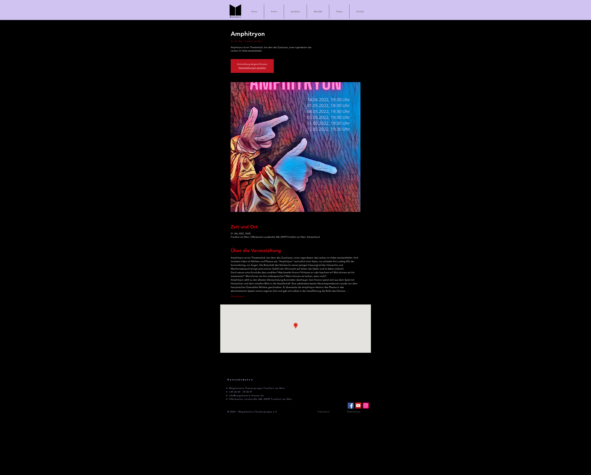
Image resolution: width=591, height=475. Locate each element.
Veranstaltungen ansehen (252, 67)
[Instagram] (366, 406)
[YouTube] (358, 406)
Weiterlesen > (238, 296)
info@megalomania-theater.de (246, 395)
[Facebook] (351, 406)
